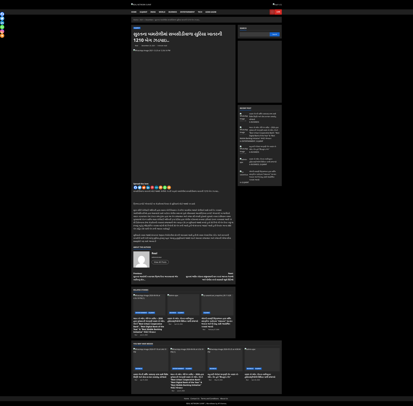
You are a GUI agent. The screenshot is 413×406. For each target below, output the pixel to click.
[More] (169, 187)
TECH (200, 12)
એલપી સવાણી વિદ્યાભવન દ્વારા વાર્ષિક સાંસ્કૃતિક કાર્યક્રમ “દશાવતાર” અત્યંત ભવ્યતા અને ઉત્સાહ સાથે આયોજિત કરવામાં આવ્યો (216, 322)
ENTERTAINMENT (187, 12)
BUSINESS (173, 12)
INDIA (153, 12)
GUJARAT (143, 12)
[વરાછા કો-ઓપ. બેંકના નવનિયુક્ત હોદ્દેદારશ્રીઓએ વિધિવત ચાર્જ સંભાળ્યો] (183, 304)
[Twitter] (140, 187)
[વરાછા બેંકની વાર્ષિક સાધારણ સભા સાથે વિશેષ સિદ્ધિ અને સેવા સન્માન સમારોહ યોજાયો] (150, 359)
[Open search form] (267, 12)
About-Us (224, 398)
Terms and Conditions (210, 398)
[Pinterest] (152, 187)
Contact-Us (195, 398)
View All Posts (160, 262)
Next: (209, 276)
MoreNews (210, 403)
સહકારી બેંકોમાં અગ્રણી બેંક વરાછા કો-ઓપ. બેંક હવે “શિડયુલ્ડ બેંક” (223, 375)
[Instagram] (2, 31)
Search (243, 28)
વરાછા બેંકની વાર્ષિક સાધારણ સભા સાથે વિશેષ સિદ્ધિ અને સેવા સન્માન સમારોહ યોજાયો (150, 375)
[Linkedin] (148, 187)
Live (278, 12)
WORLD (162, 12)
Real (136, 46)
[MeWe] (156, 187)
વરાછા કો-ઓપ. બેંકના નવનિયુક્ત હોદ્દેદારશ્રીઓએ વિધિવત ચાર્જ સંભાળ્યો (182, 319)
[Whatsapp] (165, 187)
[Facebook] (135, 187)
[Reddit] (144, 187)
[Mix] (161, 187)
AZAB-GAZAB (210, 12)
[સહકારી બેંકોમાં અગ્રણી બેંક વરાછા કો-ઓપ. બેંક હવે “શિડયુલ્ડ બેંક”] (225, 359)
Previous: (155, 276)
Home (133, 12)
